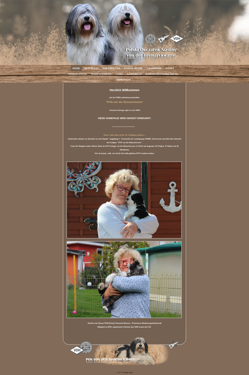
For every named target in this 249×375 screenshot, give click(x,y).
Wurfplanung (77, 74)
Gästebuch (134, 74)
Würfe (169, 68)
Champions (154, 68)
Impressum (123, 79)
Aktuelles (91, 68)
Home (76, 68)
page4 (126, 372)
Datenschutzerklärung (162, 74)
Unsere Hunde (133, 68)
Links (119, 74)
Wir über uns (111, 68)
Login (131, 372)
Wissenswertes (101, 74)
